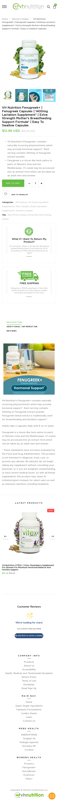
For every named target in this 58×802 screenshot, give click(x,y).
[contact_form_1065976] (52, 796)
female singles (18, 215)
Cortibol (29, 750)
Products (29, 662)
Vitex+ (29, 779)
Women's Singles (20, 19)
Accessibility (29, 669)
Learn (29, 717)
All (9, 215)
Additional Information (22, 326)
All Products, (21, 202)
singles (5, 219)
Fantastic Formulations (29, 709)
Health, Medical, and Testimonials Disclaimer (29, 673)
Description (14, 322)
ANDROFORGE (29, 734)
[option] (29, 61)
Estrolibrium (29, 771)
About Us (29, 665)
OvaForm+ (29, 775)
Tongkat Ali (29, 738)
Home (5, 19)
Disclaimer (29, 684)
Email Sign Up (29, 688)
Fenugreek (32, 215)
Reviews (12, 331)
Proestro (29, 763)
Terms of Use (29, 681)
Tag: (4, 215)
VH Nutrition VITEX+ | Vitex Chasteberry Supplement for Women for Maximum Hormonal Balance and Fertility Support (28, 567)
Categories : (8, 202)
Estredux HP (29, 746)
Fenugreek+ (29, 767)
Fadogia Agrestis (29, 742)
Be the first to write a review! (29, 635)
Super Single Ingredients (29, 706)
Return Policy (29, 677)
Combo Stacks (29, 713)
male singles (45, 215)
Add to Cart (13, 183)
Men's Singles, (23, 206)
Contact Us (29, 721)
